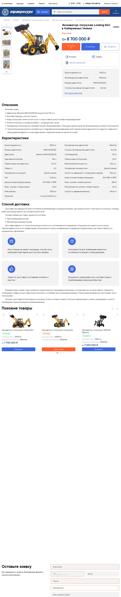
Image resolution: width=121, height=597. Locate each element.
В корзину (90, 47)
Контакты (53, 3)
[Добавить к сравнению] (3, 314)
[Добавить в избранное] (93, 28)
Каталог (16, 20)
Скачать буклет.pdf (77, 63)
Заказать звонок (111, 3)
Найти (104, 12)
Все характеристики (73, 93)
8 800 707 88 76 (92, 3)
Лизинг (42, 3)
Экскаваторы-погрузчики (62, 20)
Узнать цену (59, 349)
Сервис (31, 3)
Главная (7, 20)
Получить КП (71, 46)
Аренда (20, 3)
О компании (7, 3)
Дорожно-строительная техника (35, 20)
